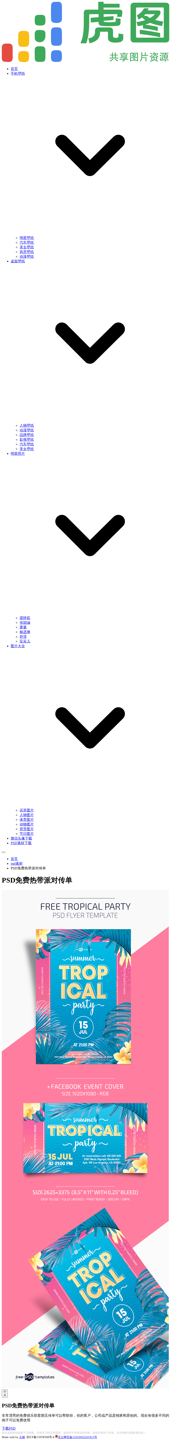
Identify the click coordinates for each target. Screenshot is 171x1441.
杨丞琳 (25, 632)
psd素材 (17, 863)
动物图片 (27, 824)
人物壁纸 (27, 425)
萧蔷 (23, 627)
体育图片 (27, 819)
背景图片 (27, 829)
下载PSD (9, 1428)
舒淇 (23, 636)
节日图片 (27, 834)
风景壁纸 (27, 252)
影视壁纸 (27, 439)
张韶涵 (25, 622)
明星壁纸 (27, 238)
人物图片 (27, 815)
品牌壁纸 (27, 435)
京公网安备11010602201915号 (77, 1437)
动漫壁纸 (27, 256)
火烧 (22, 1437)
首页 (14, 69)
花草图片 (27, 810)
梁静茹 (25, 618)
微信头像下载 (21, 838)
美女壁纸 (27, 247)
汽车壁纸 (27, 242)
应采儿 (25, 641)
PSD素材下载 (21, 843)
